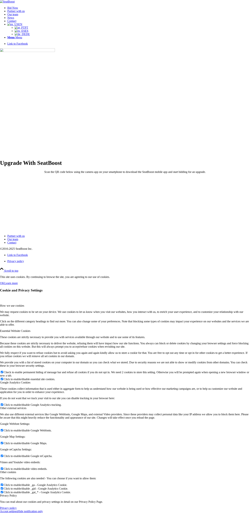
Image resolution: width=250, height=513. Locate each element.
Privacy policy (8, 508)
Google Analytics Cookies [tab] (15, 382)
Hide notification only (30, 511)
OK (2, 283)
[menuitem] (128, 8)
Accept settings (9, 511)
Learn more (11, 283)
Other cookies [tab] (8, 472)
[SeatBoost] (7, 1)
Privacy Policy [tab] (8, 495)
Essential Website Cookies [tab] (15, 330)
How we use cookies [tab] (12, 305)
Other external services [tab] (13, 408)
